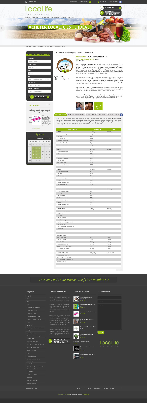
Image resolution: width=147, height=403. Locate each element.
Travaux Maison (31, 383)
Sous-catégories (33, 88)
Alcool (29, 296)
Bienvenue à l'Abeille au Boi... (82, 341)
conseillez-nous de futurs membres (112, 14)
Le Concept (35, 17)
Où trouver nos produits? (76, 115)
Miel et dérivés (31, 333)
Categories (45, 17)
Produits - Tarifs (60, 115)
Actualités (102, 115)
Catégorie (31, 82)
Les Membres (55, 17)
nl (105, 2)
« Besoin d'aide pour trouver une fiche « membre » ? (73, 280)
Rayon (30, 76)
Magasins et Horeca (32, 380)
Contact (71, 17)
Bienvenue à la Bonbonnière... (88, 312)
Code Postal (32, 64)
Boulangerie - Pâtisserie (33, 308)
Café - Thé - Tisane (32, 310)
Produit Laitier (31, 339)
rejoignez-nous (110, 11)
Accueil (28, 17)
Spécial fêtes (30, 372)
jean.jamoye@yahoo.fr (62, 79)
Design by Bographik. (64, 394)
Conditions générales (31, 388)
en (101, 2)
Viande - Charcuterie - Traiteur (40, 46)
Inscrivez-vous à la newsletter (79, 2)
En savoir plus (33, 128)
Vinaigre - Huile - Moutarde (34, 347)
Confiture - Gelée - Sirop (34, 319)
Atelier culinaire (31, 356)
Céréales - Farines (32, 374)
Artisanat (29, 299)
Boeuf (52, 46)
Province (31, 58)
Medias (64, 17)
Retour (119, 270)
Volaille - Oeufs (31, 350)
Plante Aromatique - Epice (34, 336)
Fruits (28, 322)
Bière (28, 305)
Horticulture (30, 364)
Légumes (29, 325)
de (103, 2)
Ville (29, 70)
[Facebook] (121, 115)
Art (28, 302)
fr (98, 2)
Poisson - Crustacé (32, 341)
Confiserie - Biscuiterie (33, 316)
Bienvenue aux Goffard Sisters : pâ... (86, 297)
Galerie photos (91, 115)
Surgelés (29, 377)
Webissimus (85, 394)
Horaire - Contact (113, 115)
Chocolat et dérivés (32, 313)
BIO (28, 353)
